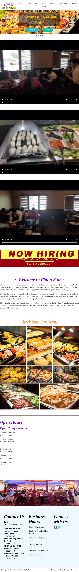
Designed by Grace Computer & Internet (64, 570)
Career (73, 4)
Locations (63, 4)
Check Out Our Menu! (39, 322)
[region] (39, 22)
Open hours (44, 5)
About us (28, 5)
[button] (3, 20)
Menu (36, 4)
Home (20, 4)
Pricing (53, 4)
